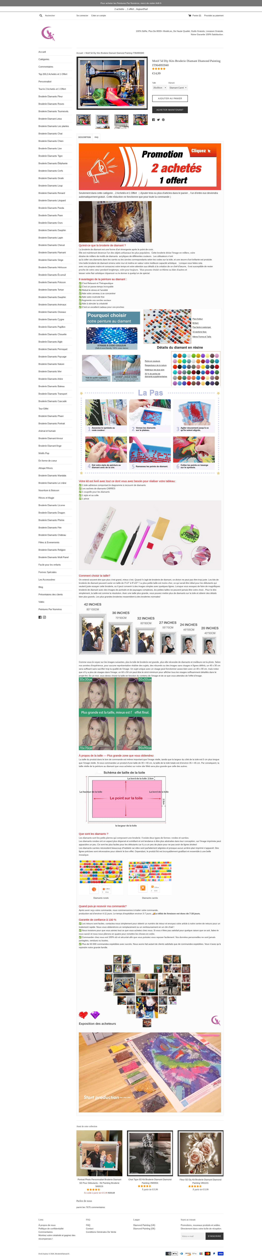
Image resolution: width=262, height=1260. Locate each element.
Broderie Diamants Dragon (52, 512)
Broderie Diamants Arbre (51, 379)
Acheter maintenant (170, 110)
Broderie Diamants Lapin (51, 237)
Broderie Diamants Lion (50, 148)
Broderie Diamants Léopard (52, 200)
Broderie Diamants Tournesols (53, 111)
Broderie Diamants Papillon (52, 327)
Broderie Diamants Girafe (51, 178)
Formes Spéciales (48, 572)
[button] (159, 69)
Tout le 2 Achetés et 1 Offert (52, 89)
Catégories (44, 59)
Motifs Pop (44, 453)
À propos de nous (47, 1225)
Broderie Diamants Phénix (51, 520)
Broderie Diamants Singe (51, 260)
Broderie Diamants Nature (51, 364)
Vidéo (41, 602)
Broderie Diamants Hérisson (53, 267)
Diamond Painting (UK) (144, 1225)
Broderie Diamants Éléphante (53, 163)
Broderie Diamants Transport (53, 393)
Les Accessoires (47, 579)
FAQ (96, 137)
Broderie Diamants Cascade (53, 401)
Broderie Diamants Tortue (51, 289)
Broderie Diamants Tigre (50, 156)
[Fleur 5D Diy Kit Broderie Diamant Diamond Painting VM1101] (200, 1153)
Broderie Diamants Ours (51, 222)
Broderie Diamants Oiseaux (52, 312)
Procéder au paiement (213, 16)
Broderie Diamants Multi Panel (54, 557)
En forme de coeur (48, 460)
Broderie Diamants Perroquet (53, 349)
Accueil (42, 52)
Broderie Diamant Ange (50, 445)
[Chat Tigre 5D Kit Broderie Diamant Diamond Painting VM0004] (150, 1153)
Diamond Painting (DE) (144, 1228)
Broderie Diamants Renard (52, 193)
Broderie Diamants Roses (51, 104)
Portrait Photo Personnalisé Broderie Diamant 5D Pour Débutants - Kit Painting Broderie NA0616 (99, 1182)
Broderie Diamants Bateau (52, 386)
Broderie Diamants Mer (50, 371)
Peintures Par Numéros (50, 609)
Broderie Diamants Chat (50, 133)
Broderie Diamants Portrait (52, 423)
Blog (41, 587)
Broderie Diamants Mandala (52, 475)
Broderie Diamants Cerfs (51, 170)
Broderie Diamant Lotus (50, 118)
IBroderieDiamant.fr (62, 1254)
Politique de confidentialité (51, 1228)
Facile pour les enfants (50, 564)
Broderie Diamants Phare (51, 416)
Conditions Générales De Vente (101, 1232)
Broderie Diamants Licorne (52, 505)
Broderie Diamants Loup (50, 185)
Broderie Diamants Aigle (50, 341)
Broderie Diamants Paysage (52, 356)
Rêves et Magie (46, 498)
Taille (154, 83)
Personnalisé (45, 81)
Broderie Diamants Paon (51, 215)
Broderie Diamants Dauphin (52, 230)
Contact (89, 1228)
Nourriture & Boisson (49, 490)
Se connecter (82, 16)
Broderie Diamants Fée (50, 527)
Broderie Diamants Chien (51, 141)
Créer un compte (98, 16)
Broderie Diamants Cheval (52, 245)
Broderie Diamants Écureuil (52, 275)
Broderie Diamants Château (52, 535)
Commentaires (46, 66)
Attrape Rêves (46, 468)
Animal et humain (47, 431)
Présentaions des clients (51, 594)
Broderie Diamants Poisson (52, 282)
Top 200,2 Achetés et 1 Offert (53, 74)
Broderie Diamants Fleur (51, 96)
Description (84, 137)
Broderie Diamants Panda (51, 208)
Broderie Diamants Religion (52, 550)
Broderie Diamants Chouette (53, 334)
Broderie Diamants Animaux (52, 304)
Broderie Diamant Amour (51, 438)
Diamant (171, 83)
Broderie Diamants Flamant (52, 252)
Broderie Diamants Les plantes (54, 126)
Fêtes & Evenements (49, 542)
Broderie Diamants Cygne (51, 319)
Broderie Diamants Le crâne (52, 483)
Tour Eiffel (43, 408)
